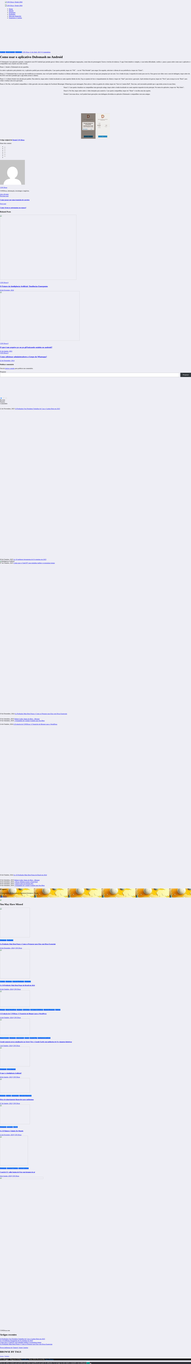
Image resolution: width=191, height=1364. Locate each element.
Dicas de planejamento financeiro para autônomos (17, 1099)
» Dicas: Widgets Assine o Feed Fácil (26, 882)
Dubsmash (18, 52)
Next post (3, 204)
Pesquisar (3, 372)
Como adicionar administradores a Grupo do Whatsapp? (23, 357)
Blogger (2, 1010)
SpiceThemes (49, 1359)
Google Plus (33, 1038)
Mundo (11, 11)
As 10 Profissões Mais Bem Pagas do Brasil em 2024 (30, 875)
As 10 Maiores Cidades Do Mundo (11, 1131)
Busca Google (4, 1038)
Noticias (57, 1010)
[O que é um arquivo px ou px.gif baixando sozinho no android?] (40, 340)
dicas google (20, 1038)
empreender (15, 1096)
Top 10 (15, 1127)
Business (19, 1010)
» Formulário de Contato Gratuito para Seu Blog (29, 721)
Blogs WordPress (10, 1010)
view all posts (4, 194)
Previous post (4, 196)
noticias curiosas (23, 1168)
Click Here (3, 896)
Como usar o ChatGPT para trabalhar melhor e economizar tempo (34, 563)
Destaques (12, 12)
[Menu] (6, 4)
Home (11, 9)
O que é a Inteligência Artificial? (11, 1073)
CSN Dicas (25, 52)
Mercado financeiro (15, 16)
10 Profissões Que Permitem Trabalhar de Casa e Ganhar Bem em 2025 (37, 409)
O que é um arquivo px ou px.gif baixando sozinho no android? (26, 347)
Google (26, 1038)
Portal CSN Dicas (18, 140)
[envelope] (5, 152)
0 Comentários (45, 52)
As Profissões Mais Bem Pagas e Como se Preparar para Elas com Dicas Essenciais (41, 714)
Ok (88, 1363)
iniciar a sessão (9, 368)
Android (2, 52)
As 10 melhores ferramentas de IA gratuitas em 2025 (29, 559)
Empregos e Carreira (15, 18)
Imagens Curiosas (12, 1168)
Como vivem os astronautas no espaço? (13, 208)
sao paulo (10, 1127)
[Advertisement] (95, 36)
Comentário (3, 403)
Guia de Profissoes (18, 981)
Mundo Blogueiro (49, 1010)
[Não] (90, 1363)
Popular (2, 402)
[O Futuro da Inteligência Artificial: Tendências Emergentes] (38, 279)
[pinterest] (5, 154)
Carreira (2, 981)
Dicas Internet (11, 1069)
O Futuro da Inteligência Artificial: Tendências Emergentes (24, 286)
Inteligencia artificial (44, 1038)
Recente (2, 400)
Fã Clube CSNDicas (36, 1010)
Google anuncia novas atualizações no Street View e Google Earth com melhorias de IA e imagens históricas (36, 1042)
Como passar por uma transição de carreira (14, 200)
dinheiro (8, 1096)
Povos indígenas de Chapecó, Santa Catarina (14, 1347)
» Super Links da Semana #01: (24, 884)
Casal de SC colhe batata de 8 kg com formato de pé (17, 1172)
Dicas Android (10, 52)
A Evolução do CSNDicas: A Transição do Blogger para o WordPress (35, 724)
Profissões (12, 14)
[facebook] (5, 147)
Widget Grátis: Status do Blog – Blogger (27, 719)
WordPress (25, 1359)
